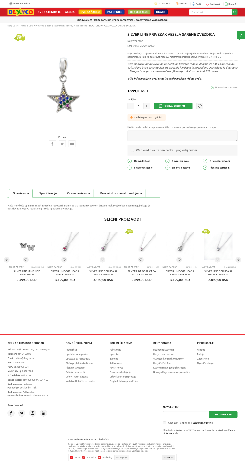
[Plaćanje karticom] (205, 167)
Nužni (77, 458)
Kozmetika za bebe (63, 26)
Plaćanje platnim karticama (79, 363)
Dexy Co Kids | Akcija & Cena (20, 26)
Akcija (70, 11)
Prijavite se (223, 414)
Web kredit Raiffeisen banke (80, 381)
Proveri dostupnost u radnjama (121, 193)
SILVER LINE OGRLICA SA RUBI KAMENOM (65, 273)
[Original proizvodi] (205, 160)
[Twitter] (21, 413)
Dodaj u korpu (174, 105)
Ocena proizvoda (78, 193)
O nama (201, 349)
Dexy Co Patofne (162, 363)
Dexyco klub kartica (163, 354)
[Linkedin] (43, 413)
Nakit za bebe (80, 26)
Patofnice (114, 11)
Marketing (107, 458)
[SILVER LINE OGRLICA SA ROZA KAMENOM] (103, 246)
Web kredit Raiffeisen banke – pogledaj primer (166, 150)
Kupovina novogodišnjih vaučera (169, 367)
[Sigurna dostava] (167, 167)
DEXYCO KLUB (139, 11)
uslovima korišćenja (203, 422)
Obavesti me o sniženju (226, 87)
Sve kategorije (49, 11)
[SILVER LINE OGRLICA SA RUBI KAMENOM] (65, 246)
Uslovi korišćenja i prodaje (123, 376)
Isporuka (114, 354)
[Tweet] (62, 144)
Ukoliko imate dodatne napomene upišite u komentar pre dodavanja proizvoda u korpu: (172, 127)
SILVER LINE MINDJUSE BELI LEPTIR (27, 273)
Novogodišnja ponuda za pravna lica (171, 372)
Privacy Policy (218, 430)
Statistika (91, 458)
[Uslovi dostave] (130, 160)
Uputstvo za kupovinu (77, 354)
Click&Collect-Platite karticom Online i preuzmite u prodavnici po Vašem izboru (122, 19)
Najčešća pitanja (205, 363)
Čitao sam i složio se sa (190, 423)
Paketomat (115, 349)
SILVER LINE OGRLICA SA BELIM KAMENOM (180, 273)
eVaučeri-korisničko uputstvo (168, 358)
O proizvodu (21, 193)
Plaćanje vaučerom (75, 367)
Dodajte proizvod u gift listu (148, 117)
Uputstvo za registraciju (78, 358)
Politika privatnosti (75, 372)
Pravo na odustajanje (120, 372)
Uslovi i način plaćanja (77, 376)
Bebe (49, 26)
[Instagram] (32, 413)
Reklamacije (116, 363)
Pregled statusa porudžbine (124, 381)
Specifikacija (48, 193)
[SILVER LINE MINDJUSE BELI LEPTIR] (26, 246)
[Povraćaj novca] (167, 160)
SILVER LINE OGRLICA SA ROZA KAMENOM (103, 273)
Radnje (200, 354)
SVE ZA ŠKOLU (90, 11)
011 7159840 (24, 354)
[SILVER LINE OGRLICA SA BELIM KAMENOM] (180, 246)
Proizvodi (40, 26)
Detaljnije (216, 57)
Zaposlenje (203, 358)
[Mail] (72, 144)
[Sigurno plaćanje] (130, 167)
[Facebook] (52, 144)
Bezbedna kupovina (163, 349)
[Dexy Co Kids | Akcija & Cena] (21, 11)
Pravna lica (71, 349)
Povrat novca (116, 367)
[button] (199, 106)
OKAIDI (161, 11)
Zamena (114, 358)
